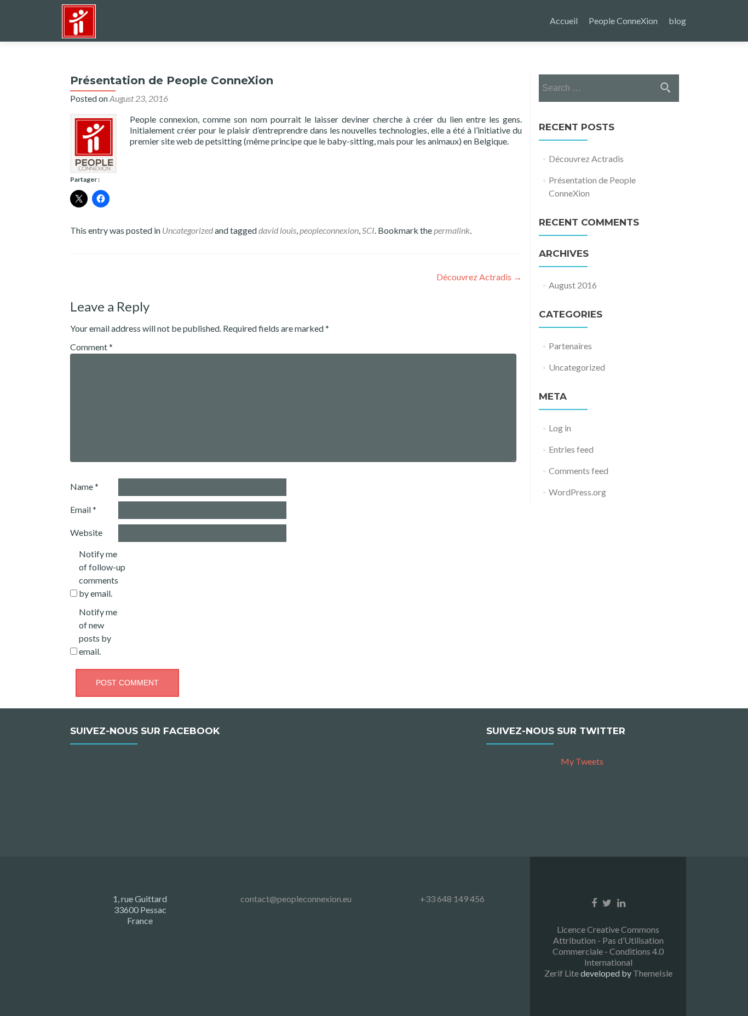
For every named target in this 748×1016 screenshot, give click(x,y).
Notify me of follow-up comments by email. (102, 573)
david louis (277, 230)
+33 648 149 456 (452, 898)
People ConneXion (623, 20)
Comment (91, 347)
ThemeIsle (652, 973)
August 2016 (573, 285)
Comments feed (578, 470)
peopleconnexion (329, 230)
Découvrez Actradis (479, 277)
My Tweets (582, 761)
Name (84, 486)
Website (86, 532)
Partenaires (570, 345)
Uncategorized (187, 230)
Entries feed (571, 449)
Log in (560, 428)
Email (83, 509)
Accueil (564, 20)
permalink (452, 230)
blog (677, 20)
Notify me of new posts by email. (98, 631)
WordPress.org (577, 492)
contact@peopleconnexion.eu (296, 898)
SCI (368, 230)
